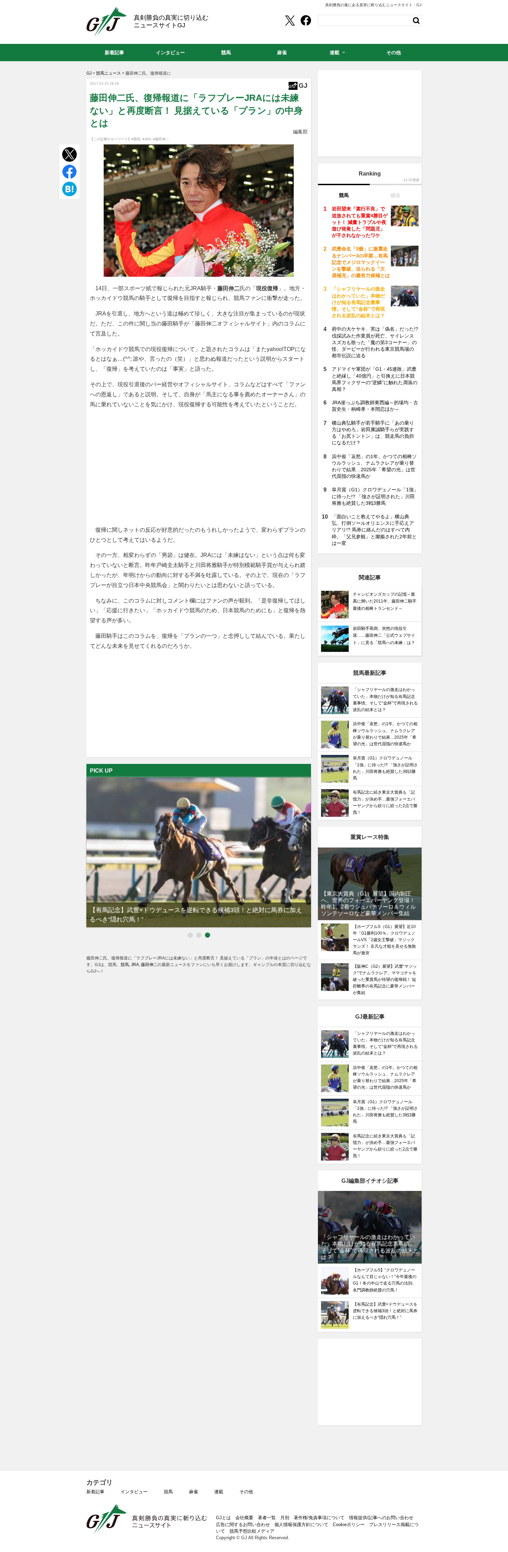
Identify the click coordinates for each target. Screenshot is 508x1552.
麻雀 (193, 1491)
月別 (284, 1517)
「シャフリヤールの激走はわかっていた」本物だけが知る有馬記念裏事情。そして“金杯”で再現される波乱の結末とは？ (358, 302)
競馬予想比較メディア (251, 1531)
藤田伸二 (228, 288)
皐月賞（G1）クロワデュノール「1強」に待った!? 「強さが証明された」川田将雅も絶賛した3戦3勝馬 (375, 496)
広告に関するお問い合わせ (243, 1524)
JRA (135, 964)
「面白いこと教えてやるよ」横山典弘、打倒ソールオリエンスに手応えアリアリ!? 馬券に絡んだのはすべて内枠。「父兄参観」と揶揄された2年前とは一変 (374, 530)
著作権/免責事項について (319, 1517)
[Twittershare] (289, 20)
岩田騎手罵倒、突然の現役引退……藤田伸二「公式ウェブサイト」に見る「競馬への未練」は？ (384, 635)
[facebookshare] (306, 20)
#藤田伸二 (161, 139)
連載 (218, 1491)
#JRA (146, 139)
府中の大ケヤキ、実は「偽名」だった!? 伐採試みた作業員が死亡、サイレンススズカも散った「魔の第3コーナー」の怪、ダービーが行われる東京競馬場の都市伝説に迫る (375, 342)
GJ (106, 22)
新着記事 (95, 1491)
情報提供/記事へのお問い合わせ (381, 1517)
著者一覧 (267, 1517)
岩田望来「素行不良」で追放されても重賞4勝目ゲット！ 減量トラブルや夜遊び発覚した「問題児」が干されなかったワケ (360, 222)
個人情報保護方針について (301, 1524)
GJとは (223, 1517)
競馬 (125, 964)
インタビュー (134, 1491)
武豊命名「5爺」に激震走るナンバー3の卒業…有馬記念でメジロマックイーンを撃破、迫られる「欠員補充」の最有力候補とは (361, 262)
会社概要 (244, 1517)
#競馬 (135, 139)
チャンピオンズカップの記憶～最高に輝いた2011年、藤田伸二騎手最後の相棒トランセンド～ (384, 601)
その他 (246, 1491)
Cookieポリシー (349, 1524)
